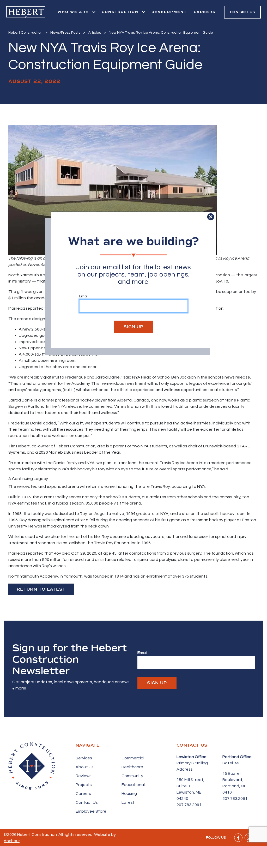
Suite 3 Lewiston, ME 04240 (189, 792)
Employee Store (91, 811)
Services (84, 758)
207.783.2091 (189, 805)
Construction (121, 12)
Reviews (84, 776)
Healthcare (132, 767)
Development (169, 12)
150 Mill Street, (190, 780)
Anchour (12, 841)
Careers (205, 12)
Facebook (238, 837)
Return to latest (41, 589)
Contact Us (87, 802)
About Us (85, 767)
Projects (84, 785)
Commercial (133, 758)
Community (132, 776)
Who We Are (74, 12)
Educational (133, 785)
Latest (128, 802)
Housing (129, 793)
